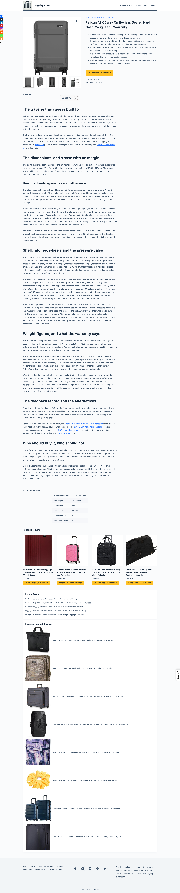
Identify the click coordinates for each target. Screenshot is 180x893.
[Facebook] (1, 16)
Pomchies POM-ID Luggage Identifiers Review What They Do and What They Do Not (85, 780)
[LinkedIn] (90, 868)
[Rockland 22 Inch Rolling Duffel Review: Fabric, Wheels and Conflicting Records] (141, 550)
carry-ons (39, 145)
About (146, 5)
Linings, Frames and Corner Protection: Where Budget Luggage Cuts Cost (54, 615)
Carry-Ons (99, 82)
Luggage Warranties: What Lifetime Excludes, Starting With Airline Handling (55, 611)
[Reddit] (1, 32)
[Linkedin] (1, 22)
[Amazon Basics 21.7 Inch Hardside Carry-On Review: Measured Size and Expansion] (72, 550)
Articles (138, 5)
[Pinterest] (1, 25)
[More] (1, 38)
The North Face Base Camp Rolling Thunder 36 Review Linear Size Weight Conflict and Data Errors (90, 724)
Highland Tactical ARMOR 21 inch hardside (84, 424)
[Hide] (1, 42)
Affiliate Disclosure (46, 866)
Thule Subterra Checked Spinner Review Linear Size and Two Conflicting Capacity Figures (87, 837)
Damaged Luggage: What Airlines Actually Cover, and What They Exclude (54, 607)
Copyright (59, 866)
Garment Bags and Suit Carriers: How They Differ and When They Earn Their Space (58, 603)
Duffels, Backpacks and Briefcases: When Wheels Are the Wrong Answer (54, 599)
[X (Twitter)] (82, 868)
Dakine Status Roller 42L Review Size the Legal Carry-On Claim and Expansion (82, 668)
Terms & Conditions (55, 869)
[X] (1, 19)
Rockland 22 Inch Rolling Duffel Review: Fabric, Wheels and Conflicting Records (139, 572)
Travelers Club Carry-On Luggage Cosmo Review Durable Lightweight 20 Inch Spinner (38, 572)
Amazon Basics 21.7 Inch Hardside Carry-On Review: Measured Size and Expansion (71, 572)
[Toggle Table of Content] (74, 98)
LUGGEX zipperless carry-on (68, 430)
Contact (154, 5)
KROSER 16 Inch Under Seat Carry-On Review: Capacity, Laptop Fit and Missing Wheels (107, 572)
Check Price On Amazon (99, 72)
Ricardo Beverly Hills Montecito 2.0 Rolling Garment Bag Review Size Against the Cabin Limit (88, 696)
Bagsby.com (42, 5)
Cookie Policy (27, 869)
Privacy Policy (40, 869)
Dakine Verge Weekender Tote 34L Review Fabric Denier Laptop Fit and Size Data (84, 640)
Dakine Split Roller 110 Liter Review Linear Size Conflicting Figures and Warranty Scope (86, 752)
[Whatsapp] (1, 35)
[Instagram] (1, 29)
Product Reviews (126, 5)
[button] (178, 675)
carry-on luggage (65, 433)
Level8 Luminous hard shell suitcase (90, 427)
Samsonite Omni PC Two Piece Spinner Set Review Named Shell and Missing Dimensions (86, 808)
